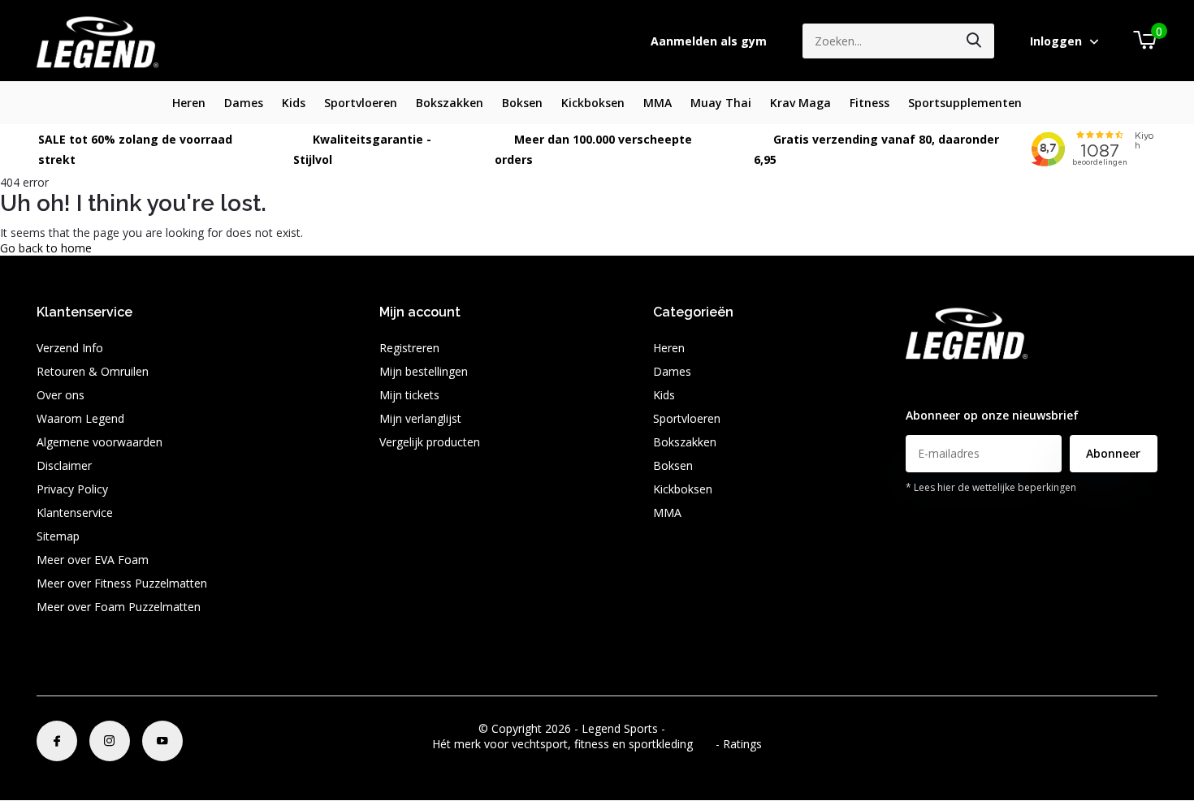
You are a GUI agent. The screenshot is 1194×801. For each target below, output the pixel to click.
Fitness (869, 102)
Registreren (409, 347)
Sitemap (58, 536)
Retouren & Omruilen (93, 371)
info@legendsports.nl (961, 383)
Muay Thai (720, 102)
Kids (293, 102)
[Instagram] (109, 741)
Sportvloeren (360, 102)
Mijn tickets (409, 395)
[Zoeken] (974, 41)
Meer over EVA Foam (93, 559)
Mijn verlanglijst (420, 418)
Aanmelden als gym (709, 41)
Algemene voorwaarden (99, 442)
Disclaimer (64, 465)
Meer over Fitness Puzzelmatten (122, 583)
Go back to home (46, 248)
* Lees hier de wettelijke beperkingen (991, 487)
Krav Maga (800, 102)
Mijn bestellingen (423, 371)
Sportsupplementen (965, 102)
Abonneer (1113, 453)
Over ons (60, 395)
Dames (243, 102)
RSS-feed (692, 728)
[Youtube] (162, 741)
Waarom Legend (80, 418)
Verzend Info (70, 347)
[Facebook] (57, 741)
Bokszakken (449, 102)
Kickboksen (593, 102)
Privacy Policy (72, 489)
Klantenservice (75, 512)
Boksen (522, 102)
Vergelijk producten (429, 442)
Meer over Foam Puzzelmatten (119, 606)
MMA (657, 102)
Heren (188, 102)
